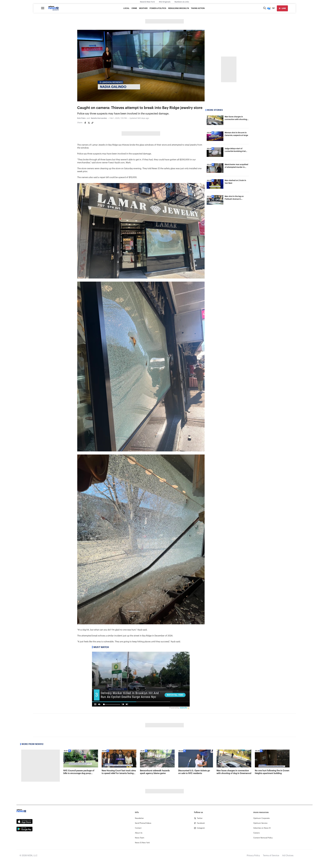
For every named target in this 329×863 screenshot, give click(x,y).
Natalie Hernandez (99, 118)
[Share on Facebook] (85, 123)
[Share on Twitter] (89, 123)
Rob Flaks (81, 118)
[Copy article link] (92, 123)
